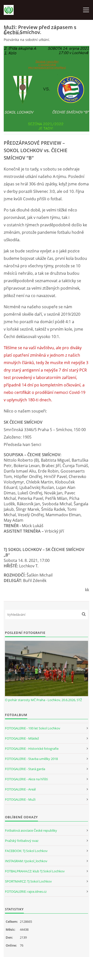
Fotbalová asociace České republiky (31, 830)
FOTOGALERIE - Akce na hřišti (26, 779)
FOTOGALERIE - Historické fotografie (32, 748)
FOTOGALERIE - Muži (20, 799)
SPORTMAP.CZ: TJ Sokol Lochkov (28, 881)
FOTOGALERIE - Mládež (22, 738)
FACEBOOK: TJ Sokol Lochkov (26, 851)
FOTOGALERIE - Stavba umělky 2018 (31, 758)
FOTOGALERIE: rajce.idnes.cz (26, 891)
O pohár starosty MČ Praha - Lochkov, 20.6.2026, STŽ (43, 700)
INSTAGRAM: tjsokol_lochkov (26, 861)
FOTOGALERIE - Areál (20, 789)
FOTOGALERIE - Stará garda (25, 769)
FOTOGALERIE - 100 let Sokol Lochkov (32, 728)
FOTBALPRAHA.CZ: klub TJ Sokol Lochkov (35, 871)
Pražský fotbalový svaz (21, 840)
